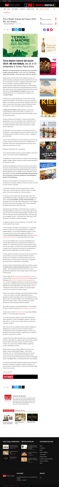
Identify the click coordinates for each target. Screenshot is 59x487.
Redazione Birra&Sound (9, 23)
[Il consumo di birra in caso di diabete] (24, 454)
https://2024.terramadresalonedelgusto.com (23, 276)
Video (37, 9)
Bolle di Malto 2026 (31, 422)
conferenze (14, 280)
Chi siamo (5, 1)
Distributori (7, 12)
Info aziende (15, 9)
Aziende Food (18, 420)
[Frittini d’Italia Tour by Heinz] (20, 417)
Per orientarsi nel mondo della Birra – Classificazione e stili (33, 459)
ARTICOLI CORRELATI (8, 410)
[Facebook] (55, 1)
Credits (16, 485)
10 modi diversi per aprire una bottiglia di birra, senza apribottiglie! (32, 447)
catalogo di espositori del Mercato (19, 278)
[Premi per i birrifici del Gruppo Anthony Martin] (8, 417)
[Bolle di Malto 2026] (32, 417)
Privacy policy (12, 485)
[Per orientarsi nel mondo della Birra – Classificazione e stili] (24, 459)
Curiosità (22, 9)
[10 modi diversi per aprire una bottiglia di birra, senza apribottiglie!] (24, 447)
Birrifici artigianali (44, 9)
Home (5, 9)
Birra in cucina (30, 9)
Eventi (7, 16)
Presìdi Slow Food (19, 312)
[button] (54, 9)
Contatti (9, 1)
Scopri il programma (7, 371)
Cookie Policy (5, 485)
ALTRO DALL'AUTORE (20, 410)
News (8, 9)
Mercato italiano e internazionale (28, 308)
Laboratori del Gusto (22, 280)
